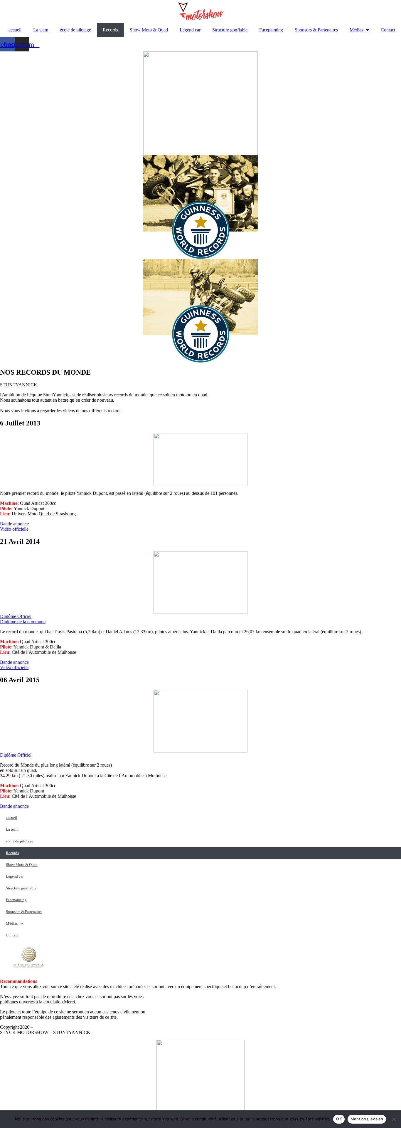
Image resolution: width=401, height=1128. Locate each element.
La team (40, 29)
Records (110, 29)
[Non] (394, 1119)
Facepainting (271, 29)
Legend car (190, 29)
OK (339, 1119)
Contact (388, 29)
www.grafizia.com (112, 1032)
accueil (15, 29)
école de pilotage (75, 29)
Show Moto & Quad (149, 29)
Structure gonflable (229, 29)
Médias (356, 29)
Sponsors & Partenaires (316, 29)
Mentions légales (49, 1027)
